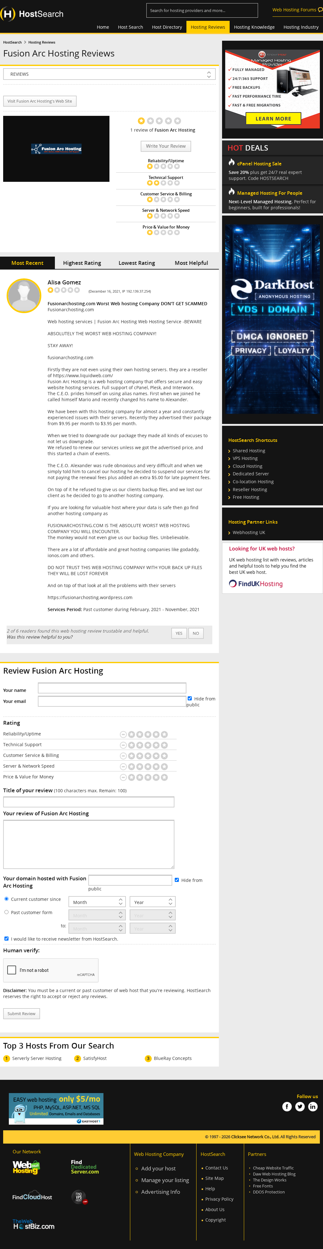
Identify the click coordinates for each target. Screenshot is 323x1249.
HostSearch (12, 42)
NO (196, 633)
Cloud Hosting (247, 466)
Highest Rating (82, 262)
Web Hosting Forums (294, 10)
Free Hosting (246, 497)
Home (103, 27)
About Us (215, 1209)
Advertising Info (160, 1191)
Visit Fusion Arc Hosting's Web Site (40, 101)
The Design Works (269, 1180)
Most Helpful (191, 262)
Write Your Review (166, 146)
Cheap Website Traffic (273, 1168)
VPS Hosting (245, 458)
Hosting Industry (301, 27)
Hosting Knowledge (254, 27)
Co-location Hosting (253, 482)
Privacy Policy (219, 1199)
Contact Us (216, 1168)
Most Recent (27, 262)
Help (210, 1189)
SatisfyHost (95, 1058)
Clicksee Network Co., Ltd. (255, 1136)
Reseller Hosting (250, 489)
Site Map (214, 1178)
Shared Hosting (249, 451)
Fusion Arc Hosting (175, 130)
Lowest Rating (137, 262)
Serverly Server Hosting (37, 1058)
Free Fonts (263, 1186)
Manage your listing (165, 1180)
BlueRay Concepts (173, 1058)
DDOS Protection (269, 1192)
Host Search (130, 27)
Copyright (215, 1220)
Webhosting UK (249, 532)
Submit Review (21, 1013)
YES (179, 633)
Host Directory (167, 27)
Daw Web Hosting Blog (274, 1174)
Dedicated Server (251, 474)
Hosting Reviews (208, 27)
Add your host (158, 1168)
